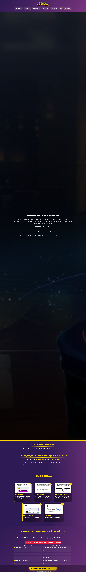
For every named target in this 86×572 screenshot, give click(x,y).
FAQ (61, 8)
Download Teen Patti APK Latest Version (43, 568)
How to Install (27, 8)
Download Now (19, 8)
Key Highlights (67, 8)
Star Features (45, 8)
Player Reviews (54, 8)
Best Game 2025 (36, 8)
